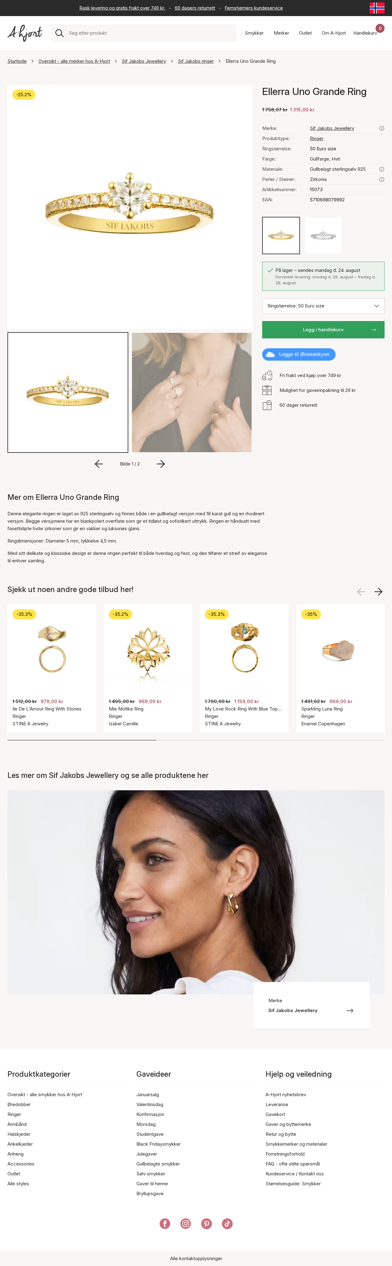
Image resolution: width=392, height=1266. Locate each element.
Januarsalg (147, 1094)
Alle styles (18, 1184)
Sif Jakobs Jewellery (144, 61)
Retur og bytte (281, 1134)
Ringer (317, 138)
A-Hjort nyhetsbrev (286, 1094)
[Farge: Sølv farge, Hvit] (323, 236)
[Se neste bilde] (378, 592)
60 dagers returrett (195, 8)
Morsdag (146, 1124)
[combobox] (150, 33)
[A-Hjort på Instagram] (185, 1224)
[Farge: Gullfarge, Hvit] (281, 236)
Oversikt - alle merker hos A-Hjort (74, 61)
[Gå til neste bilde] (161, 464)
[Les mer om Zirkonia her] (382, 179)
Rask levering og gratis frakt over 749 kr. (122, 8)
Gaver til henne (152, 1184)
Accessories (20, 1164)
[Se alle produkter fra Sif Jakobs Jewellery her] (382, 128)
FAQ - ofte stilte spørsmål (293, 1164)
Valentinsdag (149, 1104)
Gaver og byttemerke (288, 1124)
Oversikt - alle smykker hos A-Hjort (44, 1094)
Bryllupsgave (150, 1193)
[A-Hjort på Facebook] (165, 1224)
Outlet (13, 1174)
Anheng (15, 1154)
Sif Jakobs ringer (196, 61)
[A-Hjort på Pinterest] (206, 1224)
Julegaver (146, 1154)
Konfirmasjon (150, 1114)
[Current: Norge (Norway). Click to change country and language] (377, 8)
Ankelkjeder (20, 1144)
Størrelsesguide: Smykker (293, 1184)
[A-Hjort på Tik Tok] (227, 1224)
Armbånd (17, 1124)
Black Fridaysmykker (158, 1144)
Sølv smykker (150, 1174)
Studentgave (150, 1134)
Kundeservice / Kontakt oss (295, 1174)
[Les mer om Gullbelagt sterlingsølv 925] (382, 169)
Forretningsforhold (285, 1154)
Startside (17, 61)
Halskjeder (18, 1134)
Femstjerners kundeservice (254, 8)
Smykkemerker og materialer (296, 1144)
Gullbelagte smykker (158, 1164)
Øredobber (19, 1104)
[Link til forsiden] (24, 33)
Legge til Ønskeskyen (304, 354)
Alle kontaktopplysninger (196, 1258)
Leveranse (277, 1104)
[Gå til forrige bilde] (99, 464)
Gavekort (275, 1114)
